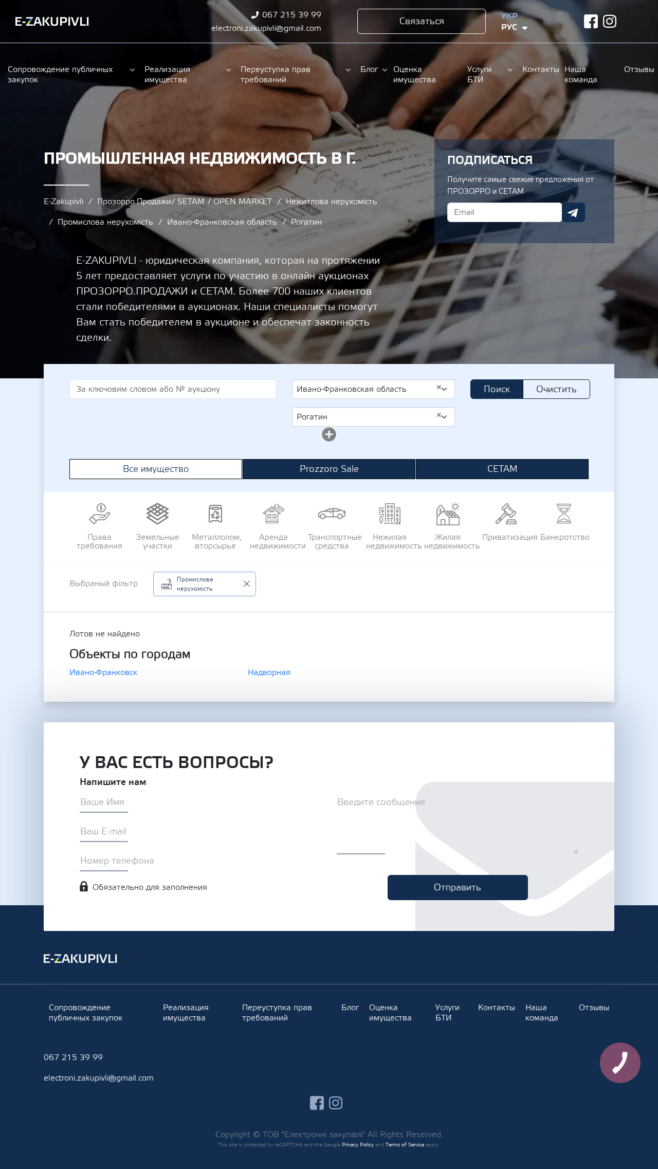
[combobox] (373, 389)
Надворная (269, 672)
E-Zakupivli (63, 201)
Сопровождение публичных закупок (60, 74)
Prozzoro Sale (329, 469)
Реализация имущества (167, 74)
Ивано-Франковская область (222, 222)
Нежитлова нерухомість (331, 201)
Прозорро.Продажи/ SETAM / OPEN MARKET (184, 201)
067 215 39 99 (291, 15)
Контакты (538, 69)
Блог (369, 69)
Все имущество (156, 469)
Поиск (497, 389)
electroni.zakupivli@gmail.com (266, 28)
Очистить (556, 389)
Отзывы (637, 69)
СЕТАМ (502, 469)
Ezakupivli (52, 21)
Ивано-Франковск (103, 672)
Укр (509, 16)
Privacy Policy (358, 1144)
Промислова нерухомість (105, 222)
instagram (610, 21)
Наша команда (580, 74)
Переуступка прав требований (275, 74)
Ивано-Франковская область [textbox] (369, 388)
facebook (591, 21)
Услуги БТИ (479, 74)
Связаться (421, 21)
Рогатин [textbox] (369, 416)
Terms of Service (405, 1144)
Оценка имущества (414, 74)
